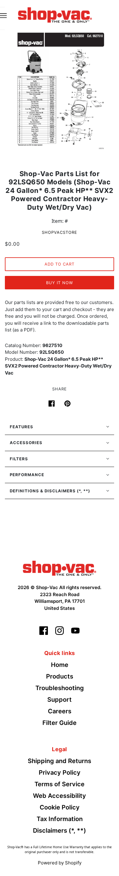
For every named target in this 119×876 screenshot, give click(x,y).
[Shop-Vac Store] (55, 14)
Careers (59, 711)
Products (59, 676)
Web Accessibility (59, 795)
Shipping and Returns (59, 761)
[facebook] (44, 631)
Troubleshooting (59, 688)
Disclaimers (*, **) (59, 830)
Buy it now (59, 282)
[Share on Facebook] (52, 403)
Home (59, 664)
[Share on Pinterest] (67, 403)
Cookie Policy (60, 807)
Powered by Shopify (59, 863)
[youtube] (75, 631)
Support (59, 699)
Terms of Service (59, 784)
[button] (59, 427)
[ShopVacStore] (59, 567)
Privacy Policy (60, 772)
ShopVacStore (59, 232)
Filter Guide (59, 722)
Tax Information (60, 819)
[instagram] (59, 631)
